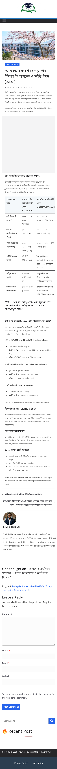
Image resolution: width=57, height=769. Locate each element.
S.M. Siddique (27, 87)
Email (5, 663)
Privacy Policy (21, 763)
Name (6, 650)
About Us (38, 763)
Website (6, 676)
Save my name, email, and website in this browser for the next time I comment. (28, 696)
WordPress (47, 752)
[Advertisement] (28, 144)
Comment (8, 614)
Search (52, 720)
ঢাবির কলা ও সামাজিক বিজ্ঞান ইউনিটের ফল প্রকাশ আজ (23, 494)
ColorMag (33, 752)
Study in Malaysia (12, 64)
